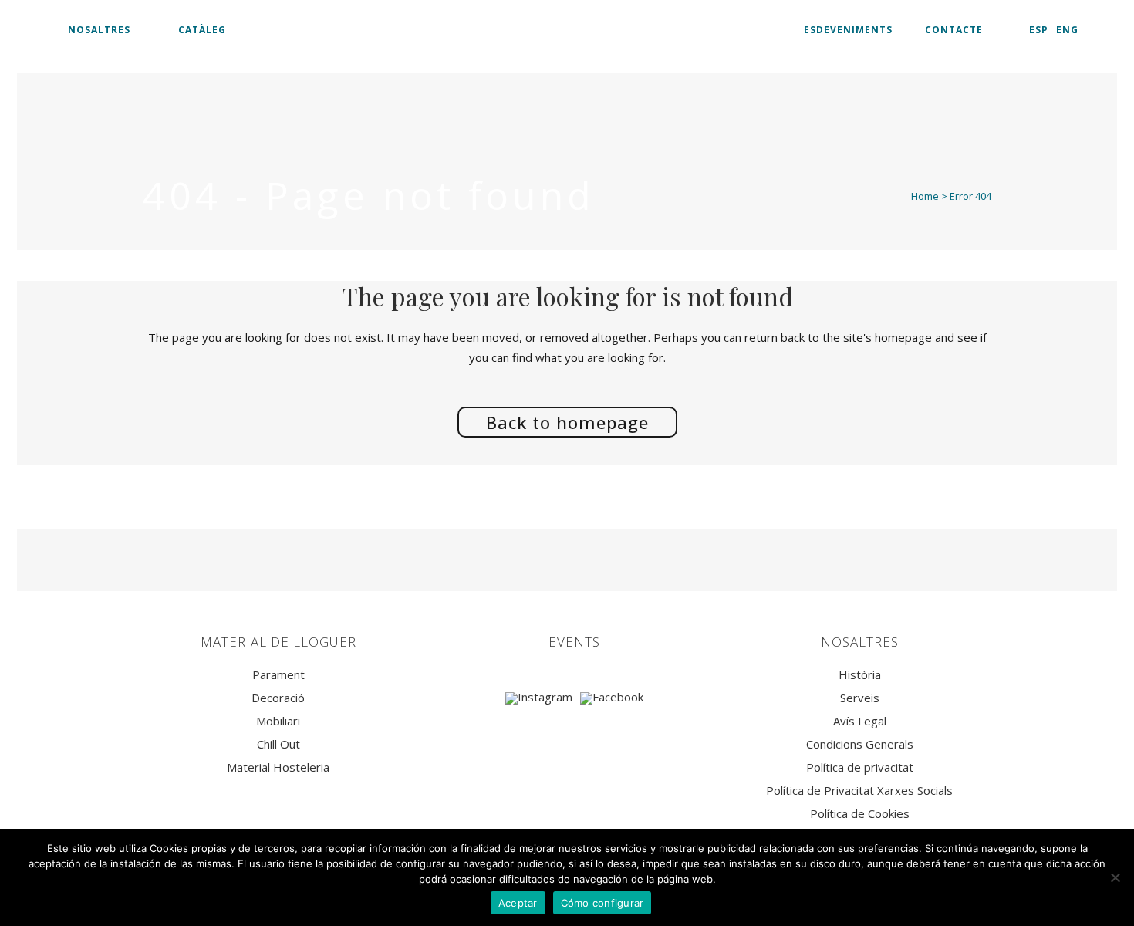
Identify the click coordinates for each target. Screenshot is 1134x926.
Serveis (859, 698)
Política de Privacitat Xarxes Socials (859, 791)
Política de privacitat (859, 767)
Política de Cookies (860, 814)
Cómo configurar (602, 903)
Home (925, 196)
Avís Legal (859, 721)
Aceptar (518, 903)
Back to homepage (567, 422)
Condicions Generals (859, 744)
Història (860, 675)
